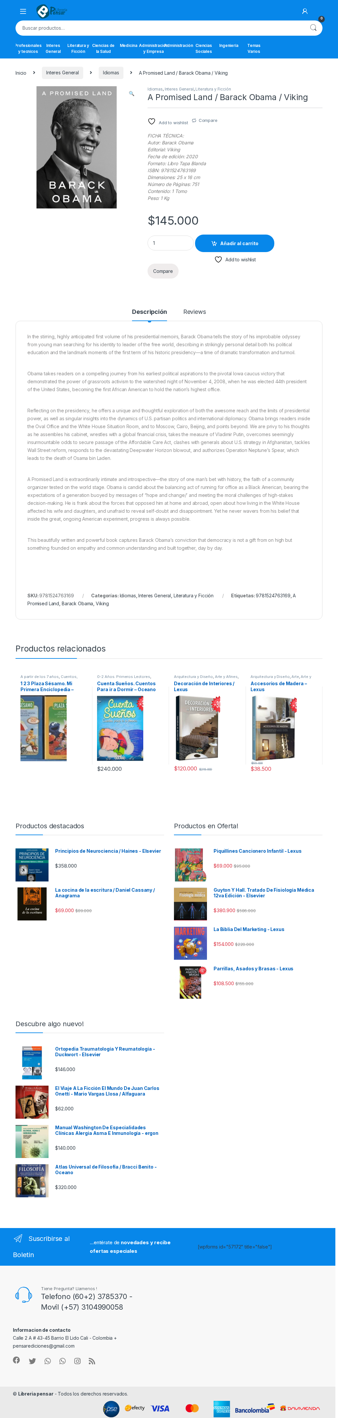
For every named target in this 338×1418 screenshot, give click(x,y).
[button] (131, 93)
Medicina (128, 45)
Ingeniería (228, 45)
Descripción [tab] (149, 312)
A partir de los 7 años (39, 676)
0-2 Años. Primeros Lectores (123, 676)
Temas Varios (253, 48)
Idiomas (111, 72)
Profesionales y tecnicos (28, 48)
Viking (102, 603)
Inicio (21, 72)
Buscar (313, 28)
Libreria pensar (35, 1394)
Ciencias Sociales (203, 48)
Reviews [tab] (194, 312)
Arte (295, 676)
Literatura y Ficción (78, 48)
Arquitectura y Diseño (193, 676)
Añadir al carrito (239, 243)
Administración (178, 45)
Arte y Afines (226, 676)
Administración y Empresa (153, 48)
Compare (208, 120)
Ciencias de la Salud (103, 48)
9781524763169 (273, 595)
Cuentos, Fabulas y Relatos (49, 678)
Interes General (53, 48)
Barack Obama (77, 603)
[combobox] (160, 28)
